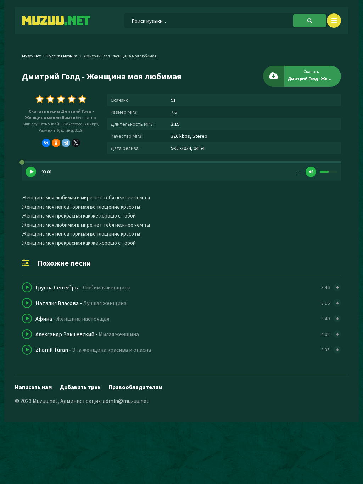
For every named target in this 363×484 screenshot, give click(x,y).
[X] (76, 143)
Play (31, 172)
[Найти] (309, 20)
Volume (311, 172)
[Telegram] (66, 143)
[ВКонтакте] (46, 143)
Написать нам (33, 386)
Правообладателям (135, 386)
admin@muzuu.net (126, 400)
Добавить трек (80, 386)
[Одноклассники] (56, 143)
